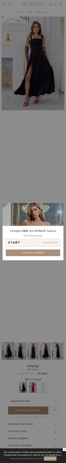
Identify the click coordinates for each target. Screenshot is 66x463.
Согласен (50, 458)
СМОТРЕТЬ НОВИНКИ (33, 253)
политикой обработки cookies (26, 458)
